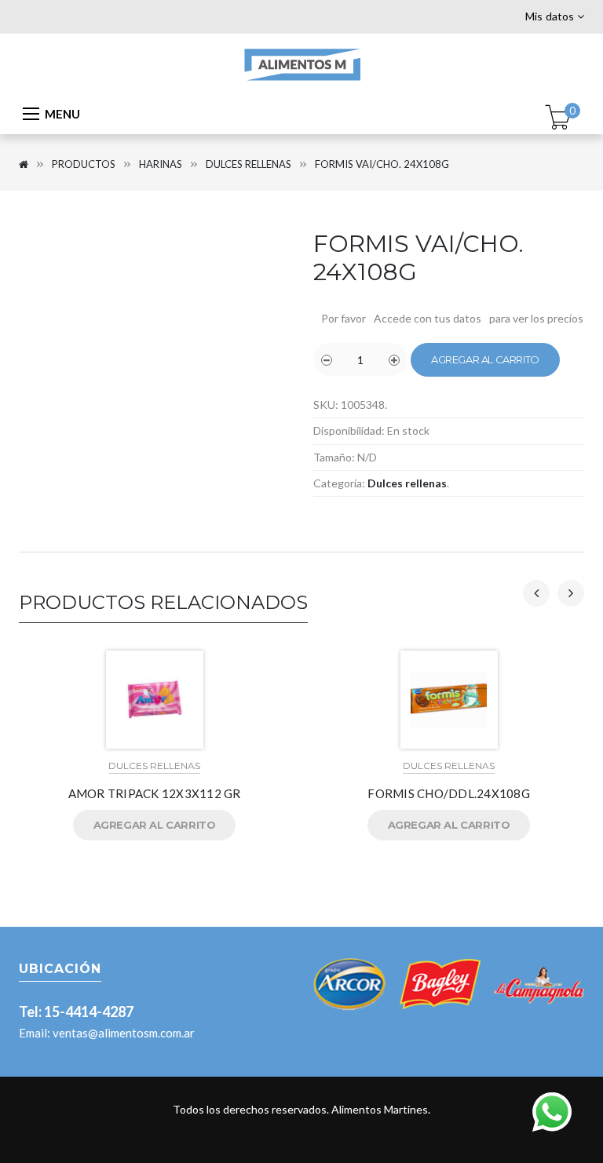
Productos (83, 164)
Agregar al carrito (485, 359)
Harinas (160, 164)
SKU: (325, 404)
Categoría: (339, 483)
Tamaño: (334, 457)
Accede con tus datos (427, 318)
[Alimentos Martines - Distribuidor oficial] (301, 62)
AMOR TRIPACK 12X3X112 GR (154, 793)
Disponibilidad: (349, 430)
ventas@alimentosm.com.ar (124, 1033)
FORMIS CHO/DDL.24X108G (448, 793)
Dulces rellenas (248, 164)
